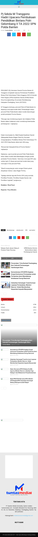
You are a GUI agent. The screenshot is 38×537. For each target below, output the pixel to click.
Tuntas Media (9, 30)
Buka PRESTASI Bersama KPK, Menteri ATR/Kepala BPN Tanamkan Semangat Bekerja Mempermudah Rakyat (21, 380)
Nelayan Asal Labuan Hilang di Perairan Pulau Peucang (10, 249)
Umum (3, 307)
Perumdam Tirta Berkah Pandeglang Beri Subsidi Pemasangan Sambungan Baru (24, 265)
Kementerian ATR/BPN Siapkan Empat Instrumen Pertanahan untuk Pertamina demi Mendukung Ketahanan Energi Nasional (23, 351)
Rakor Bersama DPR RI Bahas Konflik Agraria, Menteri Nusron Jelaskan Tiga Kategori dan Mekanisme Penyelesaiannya (23, 370)
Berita (3, 304)
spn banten (32, 230)
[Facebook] (16, 528)
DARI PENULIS (17, 258)
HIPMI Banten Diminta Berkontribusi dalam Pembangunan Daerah (30, 250)
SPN (26, 230)
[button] (35, 2)
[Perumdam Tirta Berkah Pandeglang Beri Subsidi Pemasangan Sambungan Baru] (5, 265)
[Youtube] (21, 528)
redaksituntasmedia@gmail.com (23, 515)
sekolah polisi (19, 230)
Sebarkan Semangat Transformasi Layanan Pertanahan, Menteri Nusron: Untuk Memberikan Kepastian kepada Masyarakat (23, 361)
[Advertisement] (19, 75)
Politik (3, 313)
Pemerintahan (5, 310)
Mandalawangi (10, 230)
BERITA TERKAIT (7, 258)
